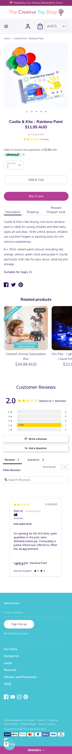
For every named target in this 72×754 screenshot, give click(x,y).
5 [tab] (45, 111)
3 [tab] (36, 111)
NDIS (7, 684)
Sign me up (19, 624)
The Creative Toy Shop (34, 729)
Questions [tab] (33, 459)
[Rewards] (9, 744)
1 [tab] (27, 112)
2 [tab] (31, 111)
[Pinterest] (26, 697)
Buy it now (36, 196)
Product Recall (28, 724)
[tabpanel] (36, 75)
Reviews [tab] (10, 459)
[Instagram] (19, 697)
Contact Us (11, 656)
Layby (8, 663)
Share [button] (21, 564)
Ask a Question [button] (38, 448)
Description (12, 212)
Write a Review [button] (38, 439)
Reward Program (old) (56, 210)
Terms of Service (46, 724)
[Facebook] (6, 697)
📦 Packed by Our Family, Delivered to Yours (36, 3)
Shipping (32, 212)
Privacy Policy (11, 724)
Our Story (10, 649)
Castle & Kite (37, 134)
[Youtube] (13, 697)
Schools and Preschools (20, 677)
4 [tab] (41, 111)
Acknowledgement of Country (19, 720)
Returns (42, 720)
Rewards (10, 670)
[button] (36, 750)
